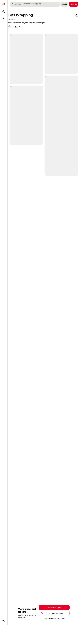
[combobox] (35, 4)
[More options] (3, 620)
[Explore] (3, 11)
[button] (10, 27)
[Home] (3, 4)
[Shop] (3, 19)
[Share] (76, 15)
